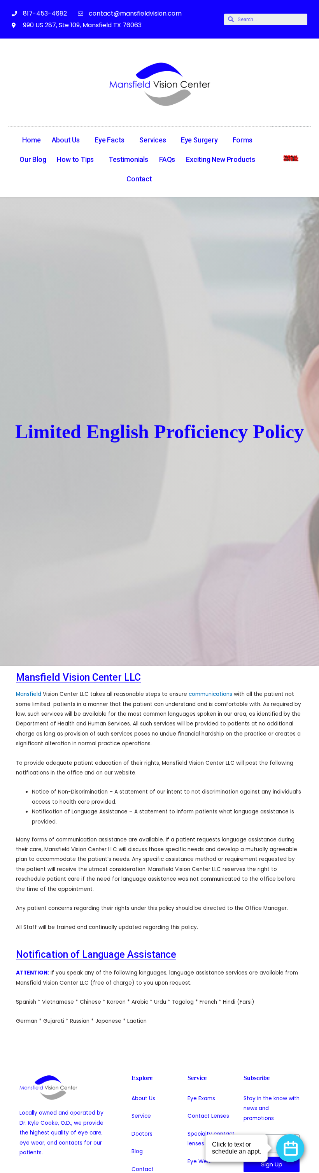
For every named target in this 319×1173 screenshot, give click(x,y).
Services (152, 140)
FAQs (167, 159)
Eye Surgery (199, 140)
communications (210, 694)
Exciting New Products (220, 159)
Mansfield (28, 694)
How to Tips (75, 159)
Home (31, 140)
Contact (139, 179)
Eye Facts (109, 140)
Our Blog (32, 159)
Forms (242, 140)
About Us (66, 140)
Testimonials (128, 159)
